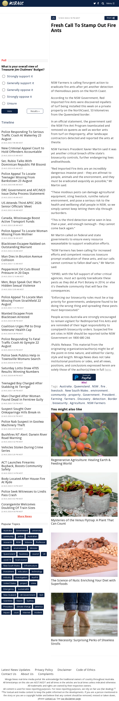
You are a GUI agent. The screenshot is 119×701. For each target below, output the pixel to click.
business (23, 554)
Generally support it (20, 83)
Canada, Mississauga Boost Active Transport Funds (20, 220)
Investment (8, 571)
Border (112, 399)
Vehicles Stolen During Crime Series (22, 449)
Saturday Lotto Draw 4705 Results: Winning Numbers (20, 370)
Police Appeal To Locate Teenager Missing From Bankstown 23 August (18, 177)
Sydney (30, 600)
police (20, 536)
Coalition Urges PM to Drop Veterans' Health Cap (21, 328)
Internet (26, 612)
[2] (2, 692)
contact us (50, 698)
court (16, 612)
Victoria (28, 542)
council (35, 554)
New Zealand (9, 594)
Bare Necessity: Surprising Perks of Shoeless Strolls (82, 642)
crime (33, 583)
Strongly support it (20, 76)
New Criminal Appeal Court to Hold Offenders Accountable (22, 150)
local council (21, 559)
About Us (27, 674)
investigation (21, 577)
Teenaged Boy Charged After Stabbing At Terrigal (21, 385)
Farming (56, 399)
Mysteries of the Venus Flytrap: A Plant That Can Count (82, 522)
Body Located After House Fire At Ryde (23, 480)
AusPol (35, 577)
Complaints (45, 674)
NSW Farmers (96, 403)
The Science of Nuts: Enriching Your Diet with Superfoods (83, 582)
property (74, 394)
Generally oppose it (20, 90)
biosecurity (60, 403)
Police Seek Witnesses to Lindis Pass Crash (23, 493)
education (23, 571)
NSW (95, 386)
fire (103, 386)
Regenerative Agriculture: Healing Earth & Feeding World (81, 461)
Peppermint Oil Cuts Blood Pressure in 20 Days (20, 271)
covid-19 (7, 559)
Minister (33, 548)
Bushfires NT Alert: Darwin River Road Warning (24, 436)
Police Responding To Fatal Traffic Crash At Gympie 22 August (20, 342)
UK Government (27, 594)
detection (99, 399)
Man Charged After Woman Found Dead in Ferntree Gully (22, 398)
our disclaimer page (71, 698)
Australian (32, 536)
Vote (9, 111)
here (108, 369)
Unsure (12, 103)
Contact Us (8, 674)
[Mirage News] (13, 3)
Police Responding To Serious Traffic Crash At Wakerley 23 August (22, 135)
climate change (24, 606)
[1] (115, 688)
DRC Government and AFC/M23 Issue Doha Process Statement (23, 192)
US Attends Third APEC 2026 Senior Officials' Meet (21, 204)
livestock (57, 390)
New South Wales (76, 390)
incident (38, 612)
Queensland (82, 386)
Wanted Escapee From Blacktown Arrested (17, 315)
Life (53, 18)
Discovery (83, 399)
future (19, 600)
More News (25, 516)
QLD (41, 594)
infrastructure (30, 565)
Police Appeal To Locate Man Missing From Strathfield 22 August (22, 300)
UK (44, 554)
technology (37, 571)
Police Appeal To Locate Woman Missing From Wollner (24, 232)
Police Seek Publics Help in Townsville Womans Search (20, 357)
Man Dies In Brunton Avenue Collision (21, 258)
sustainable (23, 589)
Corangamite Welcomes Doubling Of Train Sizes (18, 506)
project (23, 583)
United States (9, 583)
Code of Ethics (85, 670)
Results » (35, 111)
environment (99, 390)
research (7, 542)
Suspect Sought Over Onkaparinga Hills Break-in (20, 410)
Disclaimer (64, 670)
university (36, 530)
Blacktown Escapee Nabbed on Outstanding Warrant (23, 245)
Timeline (7, 122)
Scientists (7, 600)
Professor (40, 542)
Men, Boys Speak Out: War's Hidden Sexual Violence (21, 284)
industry (7, 577)
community (58, 394)
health (6, 548)
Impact (6, 612)
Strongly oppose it (19, 96)
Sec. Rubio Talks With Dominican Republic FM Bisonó (23, 163)
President (108, 394)
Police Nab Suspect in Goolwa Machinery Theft (22, 423)
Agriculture (77, 403)
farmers (69, 399)
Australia (66, 386)
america (39, 606)
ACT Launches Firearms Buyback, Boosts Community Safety (21, 465)
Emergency (8, 589)
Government (91, 394)
